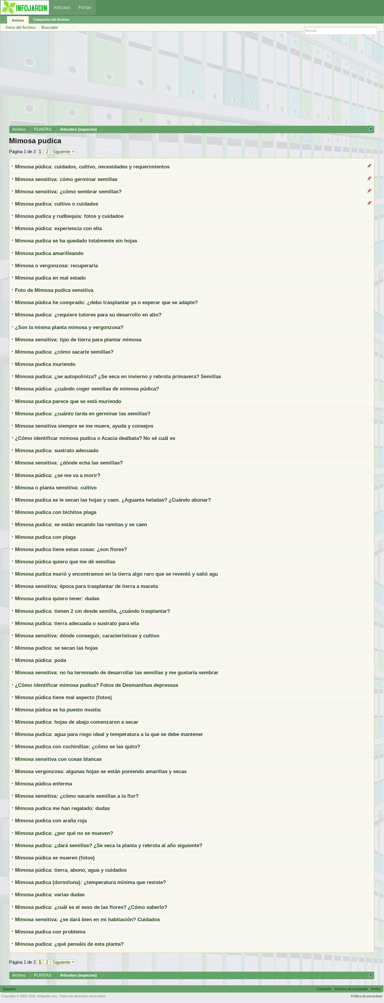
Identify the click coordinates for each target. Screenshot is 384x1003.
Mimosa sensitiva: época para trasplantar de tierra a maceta (86, 586)
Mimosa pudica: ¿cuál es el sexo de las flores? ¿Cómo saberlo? (91, 907)
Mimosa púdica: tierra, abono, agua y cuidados (71, 870)
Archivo (18, 20)
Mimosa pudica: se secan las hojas (56, 648)
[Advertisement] (189, 81)
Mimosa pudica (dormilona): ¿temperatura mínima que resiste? (90, 882)
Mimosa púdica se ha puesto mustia (57, 710)
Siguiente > (63, 151)
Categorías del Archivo (51, 19)
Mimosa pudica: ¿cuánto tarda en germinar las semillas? (82, 414)
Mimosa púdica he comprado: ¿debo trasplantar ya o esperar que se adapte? (106, 302)
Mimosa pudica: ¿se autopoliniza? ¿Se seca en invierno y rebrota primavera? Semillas (118, 376)
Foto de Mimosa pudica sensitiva (54, 290)
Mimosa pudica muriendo (45, 364)
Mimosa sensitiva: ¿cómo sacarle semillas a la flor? (77, 796)
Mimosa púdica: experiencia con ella (58, 228)
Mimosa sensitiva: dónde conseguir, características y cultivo (87, 636)
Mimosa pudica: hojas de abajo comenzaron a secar (76, 722)
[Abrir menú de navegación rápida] (371, 129)
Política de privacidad (366, 996)
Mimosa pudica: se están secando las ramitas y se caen (81, 524)
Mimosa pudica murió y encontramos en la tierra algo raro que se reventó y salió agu (116, 574)
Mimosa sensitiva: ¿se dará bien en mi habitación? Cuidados (87, 919)
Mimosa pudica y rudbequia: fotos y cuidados (69, 216)
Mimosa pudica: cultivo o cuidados (56, 204)
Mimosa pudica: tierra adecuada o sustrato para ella (77, 623)
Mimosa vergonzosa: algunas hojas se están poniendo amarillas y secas (101, 771)
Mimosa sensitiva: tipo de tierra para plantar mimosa (78, 340)
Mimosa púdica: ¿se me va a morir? (57, 475)
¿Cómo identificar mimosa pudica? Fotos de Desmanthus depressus (96, 685)
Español (9, 989)
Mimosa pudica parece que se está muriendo (68, 401)
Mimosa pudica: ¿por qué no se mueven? (64, 833)
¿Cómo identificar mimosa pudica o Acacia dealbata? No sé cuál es (95, 438)
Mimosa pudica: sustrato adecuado (56, 450)
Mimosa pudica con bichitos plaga (55, 512)
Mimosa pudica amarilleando (49, 253)
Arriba (375, 989)
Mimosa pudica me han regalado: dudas (62, 808)
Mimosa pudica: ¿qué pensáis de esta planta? (69, 944)
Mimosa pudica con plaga (45, 537)
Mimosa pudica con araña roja (51, 820)
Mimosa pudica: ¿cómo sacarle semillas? (64, 352)
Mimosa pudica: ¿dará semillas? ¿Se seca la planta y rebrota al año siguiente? (108, 845)
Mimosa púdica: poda (40, 660)
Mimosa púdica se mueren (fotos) (55, 858)
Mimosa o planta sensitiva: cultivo (56, 488)
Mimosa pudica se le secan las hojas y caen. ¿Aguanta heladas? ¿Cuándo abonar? (113, 500)
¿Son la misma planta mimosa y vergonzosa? (69, 327)
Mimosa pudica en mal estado (50, 278)
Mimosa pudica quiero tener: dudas (57, 598)
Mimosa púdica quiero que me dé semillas (65, 562)
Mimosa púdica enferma (43, 784)
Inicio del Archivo (20, 27)
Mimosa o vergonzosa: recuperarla (56, 266)
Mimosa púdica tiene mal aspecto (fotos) (63, 697)
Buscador (49, 27)
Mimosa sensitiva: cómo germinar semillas (66, 179)
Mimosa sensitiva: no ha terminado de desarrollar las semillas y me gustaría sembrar (116, 672)
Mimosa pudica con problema (50, 932)
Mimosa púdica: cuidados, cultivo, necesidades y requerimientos (92, 167)
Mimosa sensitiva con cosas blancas (58, 759)
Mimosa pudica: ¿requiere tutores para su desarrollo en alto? (88, 315)
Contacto (324, 989)
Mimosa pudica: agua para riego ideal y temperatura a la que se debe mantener (109, 734)
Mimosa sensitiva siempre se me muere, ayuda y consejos (84, 426)
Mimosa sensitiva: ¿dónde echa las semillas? (69, 463)
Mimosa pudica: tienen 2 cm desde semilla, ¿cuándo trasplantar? (92, 611)
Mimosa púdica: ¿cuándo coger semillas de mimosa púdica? (87, 389)
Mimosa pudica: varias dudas (50, 895)
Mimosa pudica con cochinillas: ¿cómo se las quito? (77, 746)
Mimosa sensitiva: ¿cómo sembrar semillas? (68, 191)
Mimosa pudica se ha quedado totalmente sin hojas (76, 241)
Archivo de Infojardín (351, 989)
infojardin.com (47, 996)
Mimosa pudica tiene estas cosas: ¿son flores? (71, 549)
